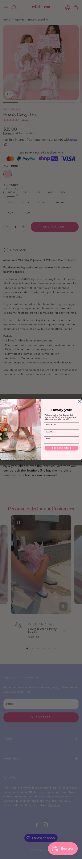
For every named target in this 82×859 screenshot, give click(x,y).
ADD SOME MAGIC (61, 448)
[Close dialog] (79, 401)
